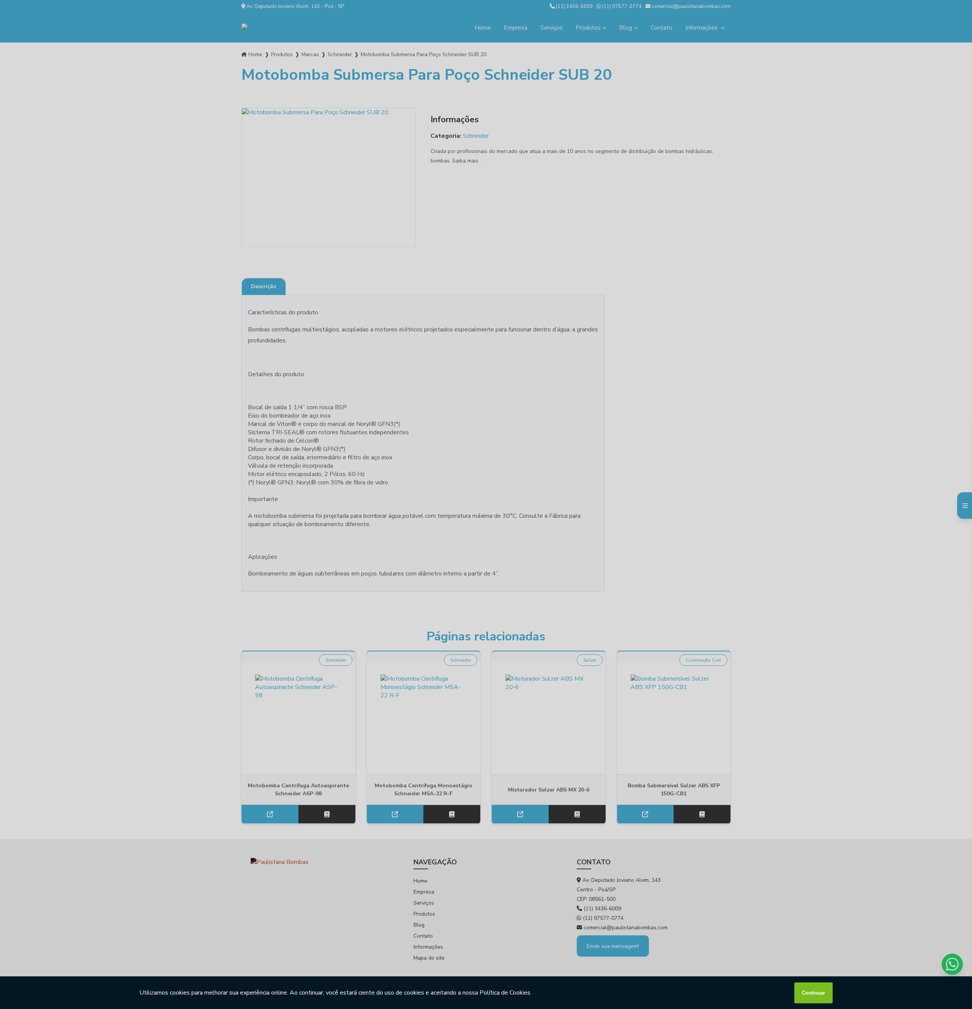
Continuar (813, 993)
